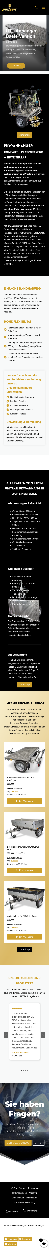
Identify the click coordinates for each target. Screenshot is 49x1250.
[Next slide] (43, 1035)
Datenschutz (18, 1198)
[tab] (21, 1070)
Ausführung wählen (24, 870)
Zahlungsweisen (19, 1193)
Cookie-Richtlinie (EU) (24, 1202)
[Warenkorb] (37, 8)
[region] (24, 43)
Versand (14, 791)
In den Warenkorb (24, 801)
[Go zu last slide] (6, 1035)
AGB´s (14, 1188)
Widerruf (33, 1193)
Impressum (31, 1198)
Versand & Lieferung (28, 1188)
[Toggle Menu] (43, 7)
